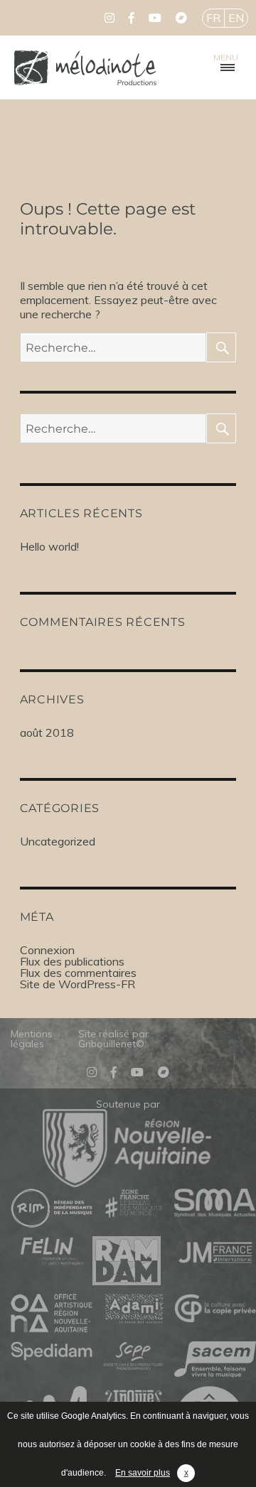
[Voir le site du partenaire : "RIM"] (51, 1209)
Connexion (47, 950)
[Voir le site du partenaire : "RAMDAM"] (133, 1261)
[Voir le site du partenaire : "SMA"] (215, 1203)
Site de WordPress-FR (77, 984)
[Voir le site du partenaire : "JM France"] (215, 1251)
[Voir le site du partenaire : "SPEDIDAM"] (51, 1351)
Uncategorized (57, 841)
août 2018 (47, 732)
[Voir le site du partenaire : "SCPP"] (133, 1357)
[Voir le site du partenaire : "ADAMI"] (133, 1309)
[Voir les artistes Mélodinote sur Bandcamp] (181, 18)
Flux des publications (72, 961)
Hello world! (49, 546)
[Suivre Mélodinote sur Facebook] (131, 18)
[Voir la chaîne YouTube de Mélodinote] (155, 18)
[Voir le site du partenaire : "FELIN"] (51, 1251)
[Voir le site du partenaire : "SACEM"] (215, 1360)
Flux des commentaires (78, 973)
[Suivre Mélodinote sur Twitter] (109, 18)
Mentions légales (32, 1038)
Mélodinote (85, 67)
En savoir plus (142, 1473)
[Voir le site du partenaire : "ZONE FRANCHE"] (133, 1204)
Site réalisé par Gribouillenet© (113, 1038)
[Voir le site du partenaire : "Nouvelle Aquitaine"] (127, 1183)
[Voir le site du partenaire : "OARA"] (51, 1314)
